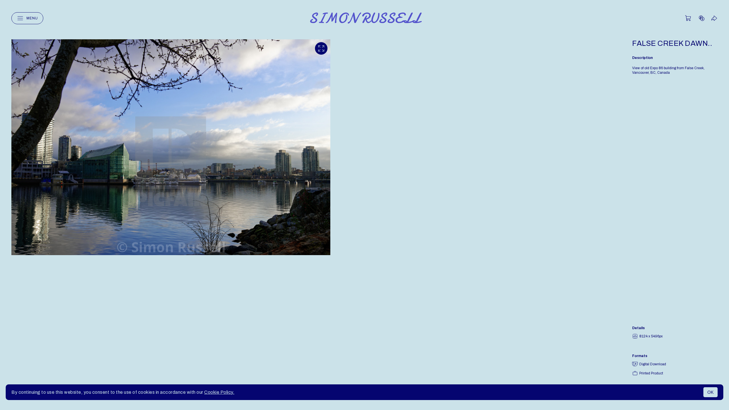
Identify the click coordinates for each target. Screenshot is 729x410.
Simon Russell (364, 18)
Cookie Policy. (219, 392)
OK (710, 392)
